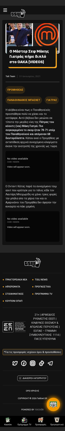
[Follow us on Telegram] (50, 363)
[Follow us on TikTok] (41, 363)
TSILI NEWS (41, 279)
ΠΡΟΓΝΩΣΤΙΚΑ (43, 286)
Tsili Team (10, 76)
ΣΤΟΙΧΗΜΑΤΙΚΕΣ (14, 294)
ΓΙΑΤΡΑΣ (51, 100)
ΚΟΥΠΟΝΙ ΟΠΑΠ (13, 301)
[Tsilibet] (18, 14)
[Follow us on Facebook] (24, 363)
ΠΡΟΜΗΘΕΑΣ (15, 89)
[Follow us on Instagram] (33, 363)
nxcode (39, 409)
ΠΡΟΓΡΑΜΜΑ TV (43, 294)
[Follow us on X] (15, 363)
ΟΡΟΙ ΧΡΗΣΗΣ (32, 391)
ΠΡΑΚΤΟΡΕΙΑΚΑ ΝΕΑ (16, 279)
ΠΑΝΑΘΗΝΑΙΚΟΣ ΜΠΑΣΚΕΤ (23, 100)
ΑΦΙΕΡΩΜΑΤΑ (12, 286)
